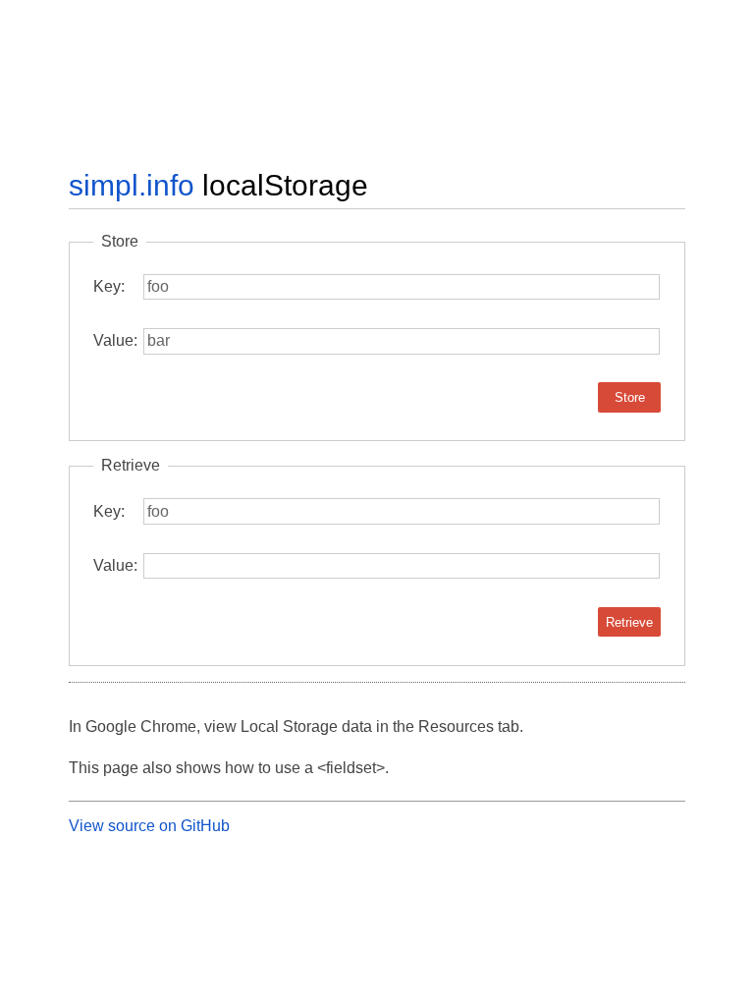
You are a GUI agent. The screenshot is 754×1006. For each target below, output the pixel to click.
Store (630, 397)
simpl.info (131, 185)
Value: (115, 340)
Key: (109, 286)
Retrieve (629, 622)
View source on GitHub (149, 825)
